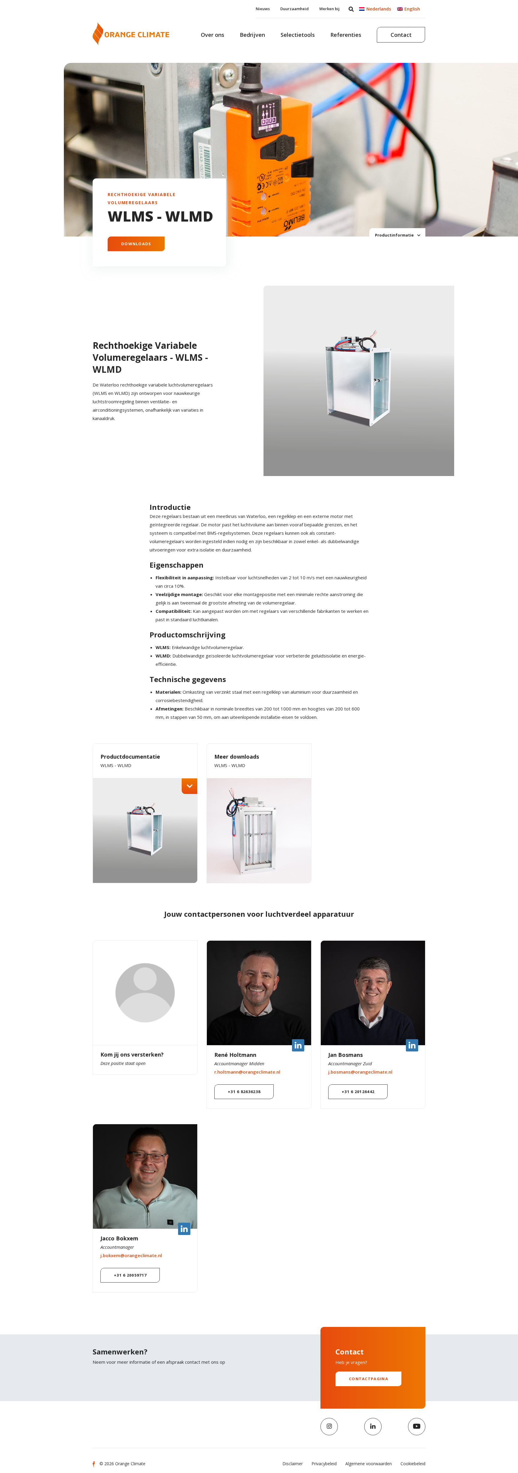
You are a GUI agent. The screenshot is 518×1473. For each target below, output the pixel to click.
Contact (401, 34)
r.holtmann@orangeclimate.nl (247, 1072)
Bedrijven (252, 34)
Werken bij (329, 8)
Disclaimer (292, 1463)
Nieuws (263, 8)
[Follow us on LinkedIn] (373, 1426)
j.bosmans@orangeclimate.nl (360, 1072)
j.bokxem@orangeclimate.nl (131, 1255)
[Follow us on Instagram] (329, 1426)
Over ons (212, 34)
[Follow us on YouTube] (416, 1426)
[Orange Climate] (131, 33)
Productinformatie (395, 234)
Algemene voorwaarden (368, 1463)
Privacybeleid (324, 1463)
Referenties (345, 34)
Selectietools (298, 34)
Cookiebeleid (412, 1463)
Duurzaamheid (294, 8)
